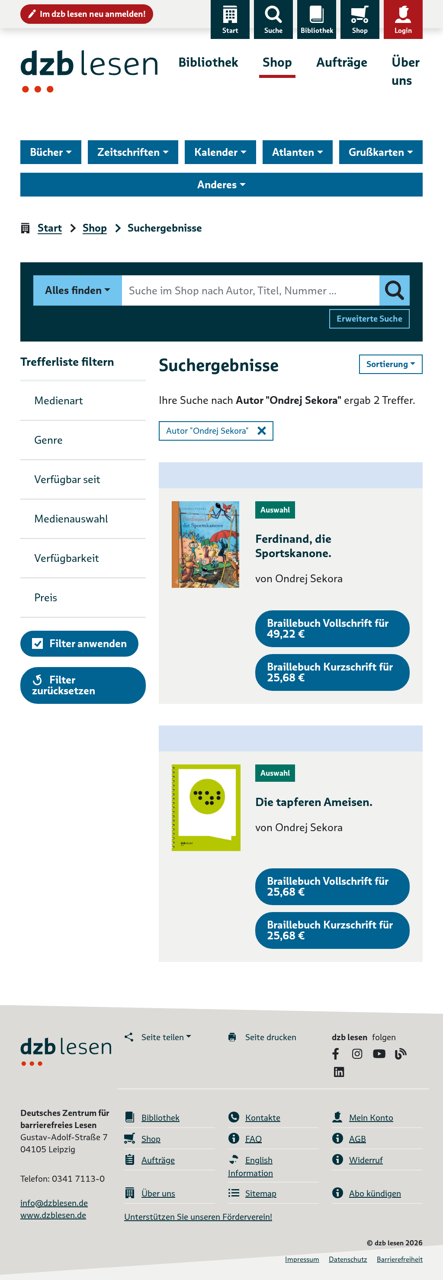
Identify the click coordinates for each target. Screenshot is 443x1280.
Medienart (58, 400)
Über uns (405, 71)
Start (230, 30)
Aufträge (341, 62)
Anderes (217, 184)
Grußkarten (376, 152)
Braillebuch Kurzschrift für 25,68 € (330, 672)
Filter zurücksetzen (63, 685)
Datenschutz (348, 1259)
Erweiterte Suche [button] (369, 318)
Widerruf (366, 1160)
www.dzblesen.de (53, 1215)
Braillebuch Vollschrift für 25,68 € (327, 886)
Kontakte (262, 1117)
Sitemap (260, 1193)
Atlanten (293, 152)
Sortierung (394, 364)
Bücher (46, 152)
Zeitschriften (128, 152)
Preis (45, 597)
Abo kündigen (375, 1193)
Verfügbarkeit (66, 558)
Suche (273, 30)
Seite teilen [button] (162, 1037)
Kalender (216, 152)
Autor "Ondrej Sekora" (207, 430)
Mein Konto (371, 1117)
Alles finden (73, 290)
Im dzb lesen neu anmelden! (93, 13)
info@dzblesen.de (54, 1203)
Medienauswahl (71, 519)
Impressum (302, 1259)
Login (403, 30)
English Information (250, 1166)
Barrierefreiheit (400, 1259)
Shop (360, 30)
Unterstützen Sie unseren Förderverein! (198, 1216)
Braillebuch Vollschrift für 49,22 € (327, 628)
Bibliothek (317, 30)
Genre (48, 440)
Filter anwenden (88, 643)
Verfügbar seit (67, 479)
